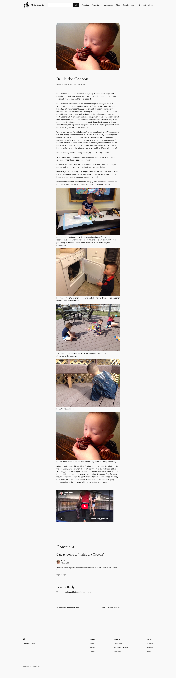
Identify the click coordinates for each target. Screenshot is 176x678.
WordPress (36, 666)
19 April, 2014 (65, 563)
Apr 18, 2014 (60, 84)
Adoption (77, 84)
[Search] (76, 5)
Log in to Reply (61, 575)
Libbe (63, 560)
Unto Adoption (38, 5)
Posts (83, 84)
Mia (71, 84)
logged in (71, 592)
